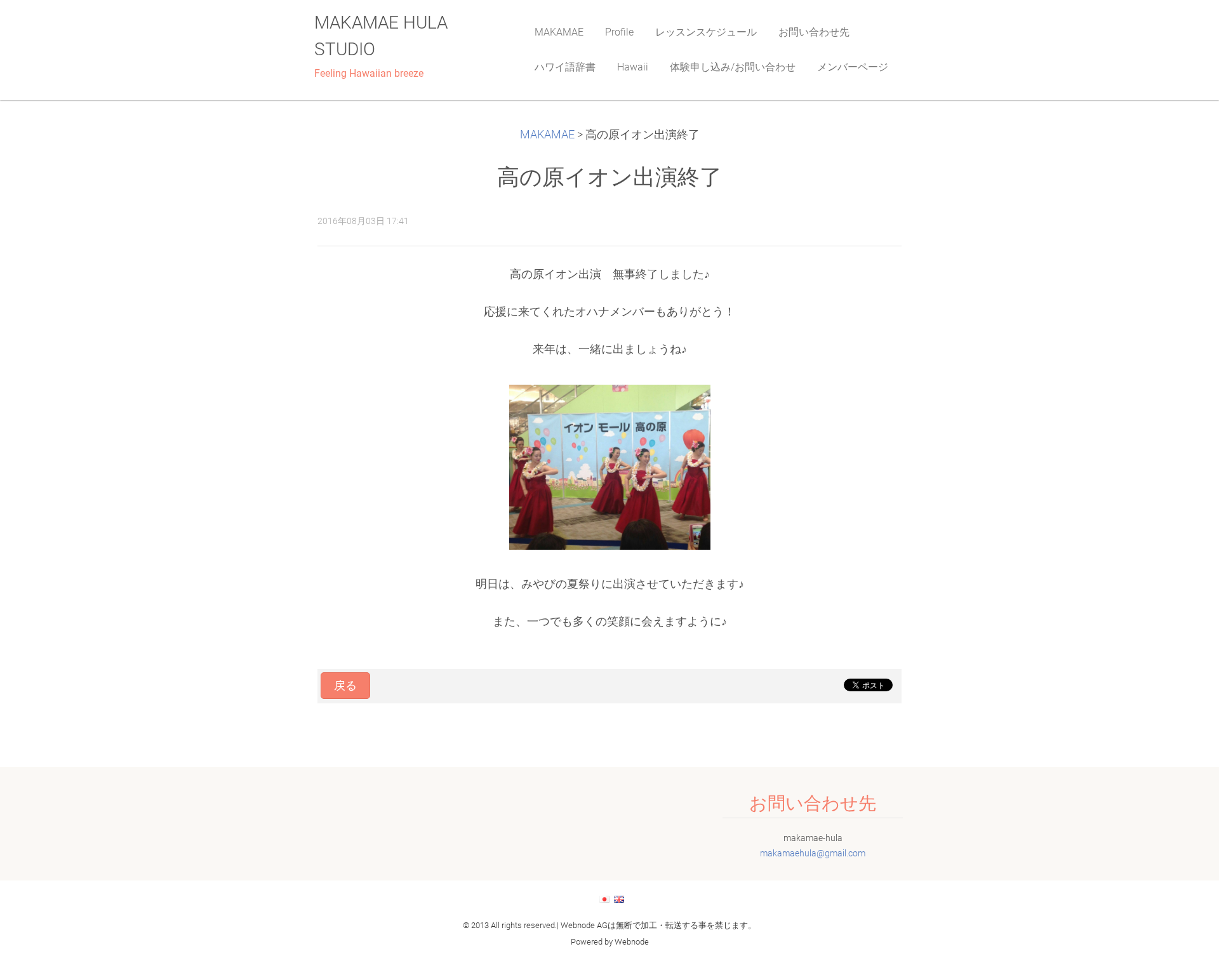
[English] (619, 899)
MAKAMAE (547, 134)
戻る (345, 685)
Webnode (632, 941)
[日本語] (604, 899)
